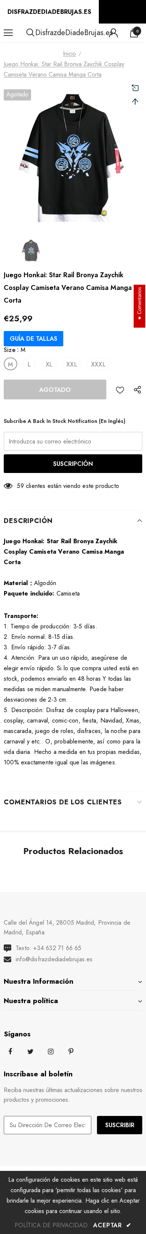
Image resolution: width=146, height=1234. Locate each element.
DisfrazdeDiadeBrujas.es (74, 32)
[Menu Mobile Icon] (8, 32)
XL (49, 364)
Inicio (69, 53)
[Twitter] (30, 1051)
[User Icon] (113, 32)
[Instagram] (50, 1051)
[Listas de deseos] (120, 389)
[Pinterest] (70, 1051)
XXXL (98, 364)
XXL (71, 364)
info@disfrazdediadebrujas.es (54, 959)
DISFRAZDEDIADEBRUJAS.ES (49, 11)
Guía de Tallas (33, 338)
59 (20, 486)
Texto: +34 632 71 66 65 (49, 948)
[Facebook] (10, 1051)
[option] (73, 158)
